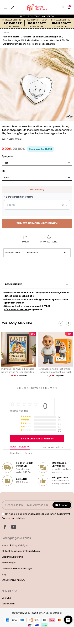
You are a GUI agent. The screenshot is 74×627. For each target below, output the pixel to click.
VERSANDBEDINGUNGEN (13, 580)
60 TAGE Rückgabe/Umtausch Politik (21, 551)
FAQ (4, 574)
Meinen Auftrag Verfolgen (15, 545)
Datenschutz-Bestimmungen (17, 568)
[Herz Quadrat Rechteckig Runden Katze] (37, 163)
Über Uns (6, 597)
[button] (6, 7)
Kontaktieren (8, 603)
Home (6, 32)
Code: (12, 26)
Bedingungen (9, 562)
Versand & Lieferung (12, 556)
